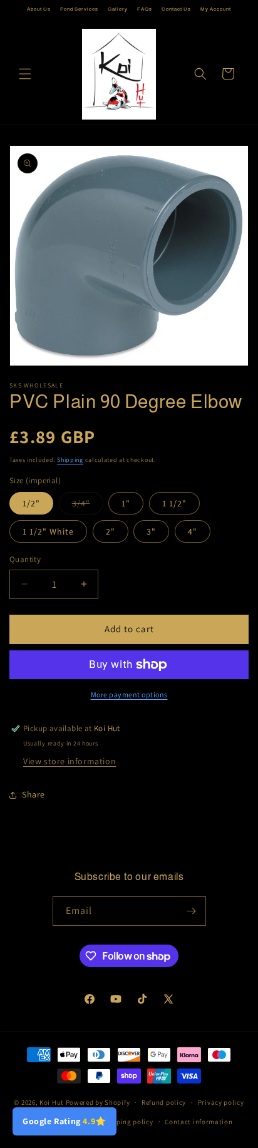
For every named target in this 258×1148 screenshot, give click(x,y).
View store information (69, 761)
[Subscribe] (191, 911)
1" (125, 503)
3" (151, 531)
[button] (25, 74)
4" (192, 531)
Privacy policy (221, 1102)
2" (110, 531)
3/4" (87, 506)
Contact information (198, 1121)
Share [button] (33, 794)
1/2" (31, 503)
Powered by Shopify (98, 1102)
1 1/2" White (48, 531)
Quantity (25, 559)
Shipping (70, 460)
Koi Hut (51, 1102)
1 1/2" (174, 503)
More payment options (129, 694)
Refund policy (164, 1102)
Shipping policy (127, 1121)
